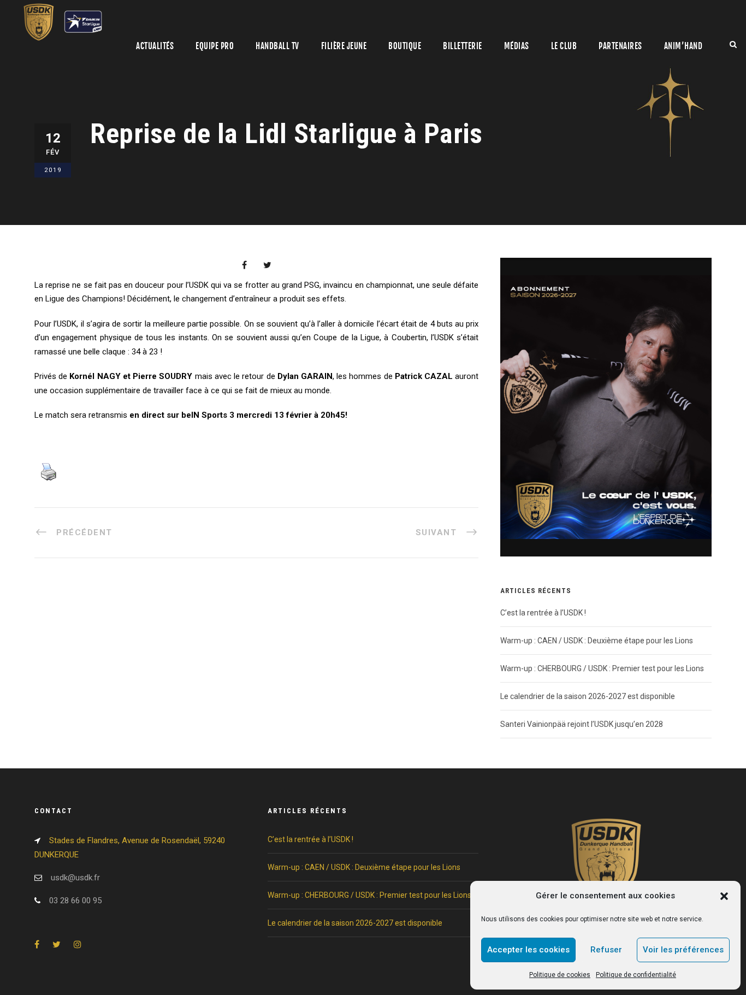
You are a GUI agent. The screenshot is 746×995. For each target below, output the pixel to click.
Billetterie (462, 46)
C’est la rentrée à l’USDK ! (543, 612)
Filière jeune (344, 46)
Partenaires (620, 46)
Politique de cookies (559, 975)
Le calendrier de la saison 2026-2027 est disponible (587, 696)
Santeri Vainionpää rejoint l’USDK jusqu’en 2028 (581, 724)
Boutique (404, 46)
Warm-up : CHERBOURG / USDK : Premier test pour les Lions (602, 668)
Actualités (155, 46)
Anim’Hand (683, 46)
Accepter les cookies (528, 950)
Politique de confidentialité (636, 975)
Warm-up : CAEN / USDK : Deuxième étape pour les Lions (596, 640)
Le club (564, 46)
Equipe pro (215, 46)
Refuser (606, 950)
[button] (724, 896)
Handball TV (277, 46)
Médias (516, 46)
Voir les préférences (683, 950)
